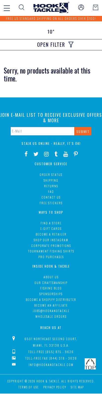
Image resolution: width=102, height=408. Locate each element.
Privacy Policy (54, 387)
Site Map (77, 387)
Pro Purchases (51, 257)
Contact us (51, 197)
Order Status (51, 174)
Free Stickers (51, 203)
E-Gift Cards (51, 228)
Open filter (51, 44)
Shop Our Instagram (51, 240)
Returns (51, 186)
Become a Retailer (51, 234)
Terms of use (28, 387)
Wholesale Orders (51, 316)
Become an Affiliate (51, 305)
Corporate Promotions (51, 246)
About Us (51, 277)
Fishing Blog (51, 288)
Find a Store (51, 223)
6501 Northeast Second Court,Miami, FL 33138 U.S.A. (51, 342)
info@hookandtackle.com (51, 365)
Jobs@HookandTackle (51, 311)
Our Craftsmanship (51, 283)
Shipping (51, 180)
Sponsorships (51, 294)
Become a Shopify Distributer (51, 299)
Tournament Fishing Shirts (51, 251)
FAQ (51, 191)
